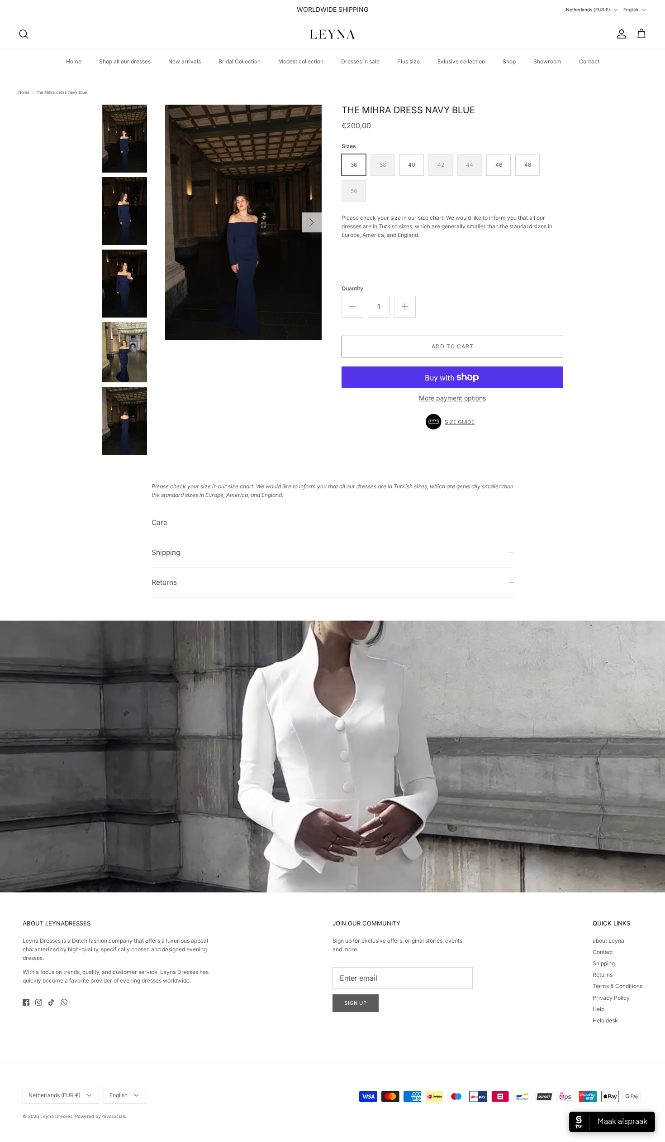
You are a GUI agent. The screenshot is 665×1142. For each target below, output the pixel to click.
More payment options (452, 398)
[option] (243, 223)
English (630, 9)
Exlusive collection (461, 61)
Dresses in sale (360, 61)
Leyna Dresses (56, 1116)
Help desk (605, 1020)
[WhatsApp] (64, 1002)
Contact (589, 61)
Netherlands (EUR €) (588, 9)
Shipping (166, 552)
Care (159, 522)
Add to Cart (453, 346)
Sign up (355, 1003)
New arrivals (184, 61)
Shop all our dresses (125, 61)
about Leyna (608, 940)
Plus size (408, 61)
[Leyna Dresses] (332, 34)
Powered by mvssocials (100, 1116)
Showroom (547, 61)
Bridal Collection (239, 61)
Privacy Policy (611, 997)
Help (598, 1009)
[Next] (312, 222)
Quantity (352, 288)
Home (73, 61)
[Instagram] (38, 1002)
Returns (164, 582)
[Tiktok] (51, 1002)
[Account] (620, 34)
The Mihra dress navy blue (61, 92)
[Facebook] (26, 1002)
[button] (452, 422)
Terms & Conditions (617, 986)
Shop (509, 61)
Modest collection (300, 61)
